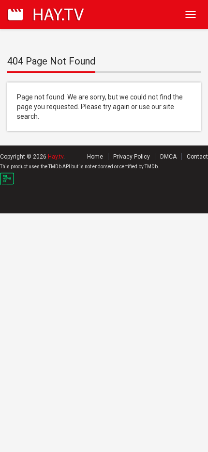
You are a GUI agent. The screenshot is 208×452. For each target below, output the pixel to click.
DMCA (168, 156)
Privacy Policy (131, 156)
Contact (197, 156)
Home (95, 156)
